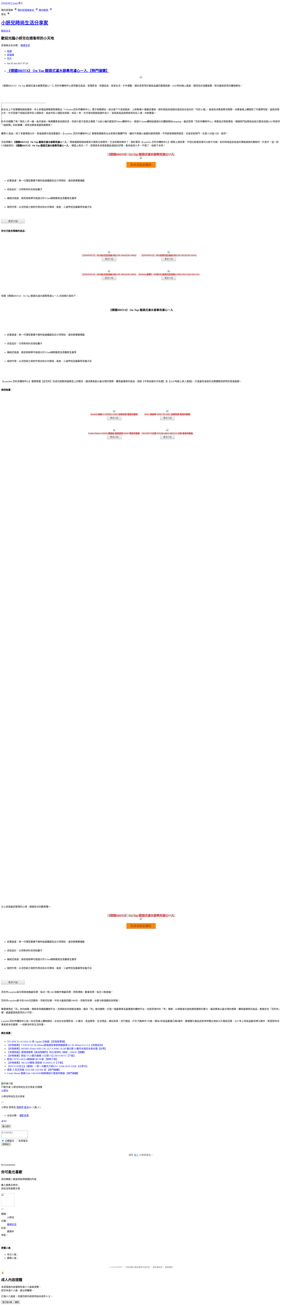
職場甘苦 (25, 45)
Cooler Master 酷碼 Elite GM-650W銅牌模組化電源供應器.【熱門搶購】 (43, 1073)
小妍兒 (4, 1090)
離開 (17, 1302)
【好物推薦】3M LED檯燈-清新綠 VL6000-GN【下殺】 (35, 1062)
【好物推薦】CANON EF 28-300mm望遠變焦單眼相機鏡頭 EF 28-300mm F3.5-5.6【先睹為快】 (55, 1045)
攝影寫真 (24, 1115)
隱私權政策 (157, 1267)
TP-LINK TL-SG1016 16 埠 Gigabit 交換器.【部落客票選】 (36, 1041)
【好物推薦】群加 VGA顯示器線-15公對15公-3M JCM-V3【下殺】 (41, 1055)
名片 (9, 58)
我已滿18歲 (7, 1302)
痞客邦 (20, 1107)
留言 (26, 1107)
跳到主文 (6, 31)
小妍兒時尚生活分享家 (24, 22)
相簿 (9, 51)
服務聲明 (169, 1267)
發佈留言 (6, 1144)
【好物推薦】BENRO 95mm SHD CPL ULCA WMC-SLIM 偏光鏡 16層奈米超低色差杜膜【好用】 (57, 1048)
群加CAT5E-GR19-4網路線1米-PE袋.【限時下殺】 (32, 1059)
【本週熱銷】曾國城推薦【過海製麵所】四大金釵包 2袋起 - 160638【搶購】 (46, 1052)
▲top (3, 1120)
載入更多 (6, 1126)
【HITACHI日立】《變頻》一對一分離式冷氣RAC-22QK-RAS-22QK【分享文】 (48, 1066)
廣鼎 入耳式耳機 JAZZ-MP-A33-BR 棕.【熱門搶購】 (34, 1070)
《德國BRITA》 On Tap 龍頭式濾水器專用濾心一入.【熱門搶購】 (58, 71)
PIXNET (119, 1267)
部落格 (10, 55)
